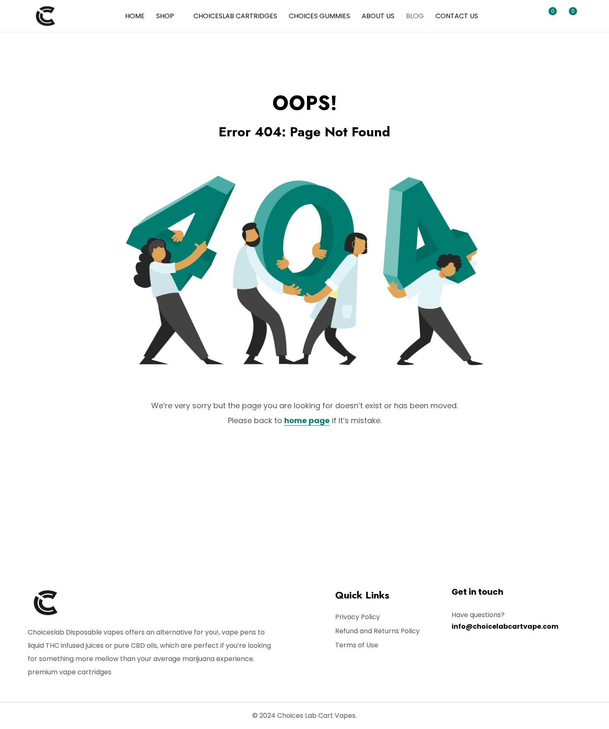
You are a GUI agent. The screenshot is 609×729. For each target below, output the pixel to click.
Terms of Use (356, 645)
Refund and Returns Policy (377, 631)
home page (307, 420)
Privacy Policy (357, 617)
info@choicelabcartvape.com (505, 626)
